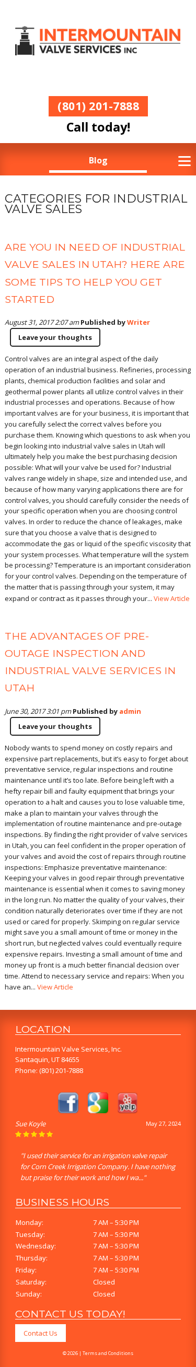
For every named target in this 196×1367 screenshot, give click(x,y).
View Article (172, 598)
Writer (138, 322)
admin (130, 711)
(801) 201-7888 (98, 105)
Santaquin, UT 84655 (47, 1059)
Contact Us (40, 1333)
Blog (98, 160)
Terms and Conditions (108, 1353)
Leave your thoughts (55, 337)
